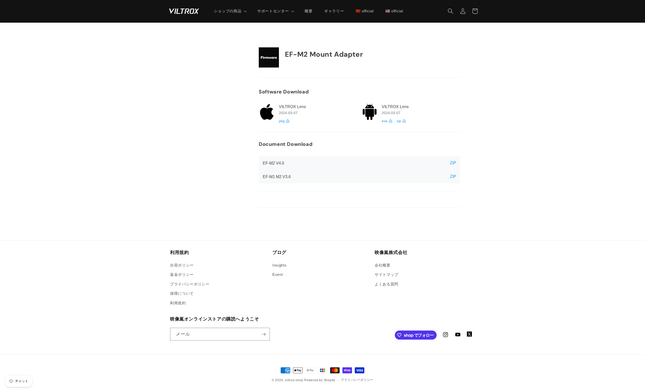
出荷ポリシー (182, 265)
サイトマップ (386, 274)
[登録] (263, 334)
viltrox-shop (294, 380)
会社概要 (383, 265)
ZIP (453, 163)
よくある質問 (386, 284)
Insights (279, 265)
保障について (182, 293)
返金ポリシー (182, 274)
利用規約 (178, 303)
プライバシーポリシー (190, 284)
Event (277, 274)
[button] (229, 11)
